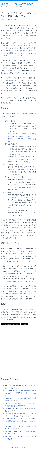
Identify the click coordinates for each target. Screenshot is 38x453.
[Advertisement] (19, 339)
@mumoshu (16, 83)
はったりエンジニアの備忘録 (17, 3)
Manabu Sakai (23, 448)
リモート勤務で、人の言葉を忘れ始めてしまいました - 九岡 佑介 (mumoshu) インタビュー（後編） (22, 136)
